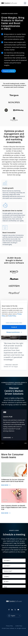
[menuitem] (9, 626)
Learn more (7, 437)
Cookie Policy (12, 315)
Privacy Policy (9, 626)
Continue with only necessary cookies (14, 322)
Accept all (14, 327)
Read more (7, 336)
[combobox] (16, 615)
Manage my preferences (13, 332)
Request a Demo (8, 71)
